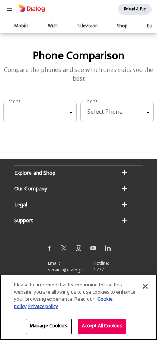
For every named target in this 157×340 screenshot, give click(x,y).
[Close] (145, 286)
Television (87, 26)
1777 (98, 270)
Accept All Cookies (102, 326)
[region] (78, 307)
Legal (20, 205)
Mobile (21, 26)
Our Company (30, 189)
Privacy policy (43, 307)
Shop (122, 26)
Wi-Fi (53, 26)
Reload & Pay (135, 9)
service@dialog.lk (66, 270)
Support (23, 221)
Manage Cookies (49, 326)
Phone (14, 101)
